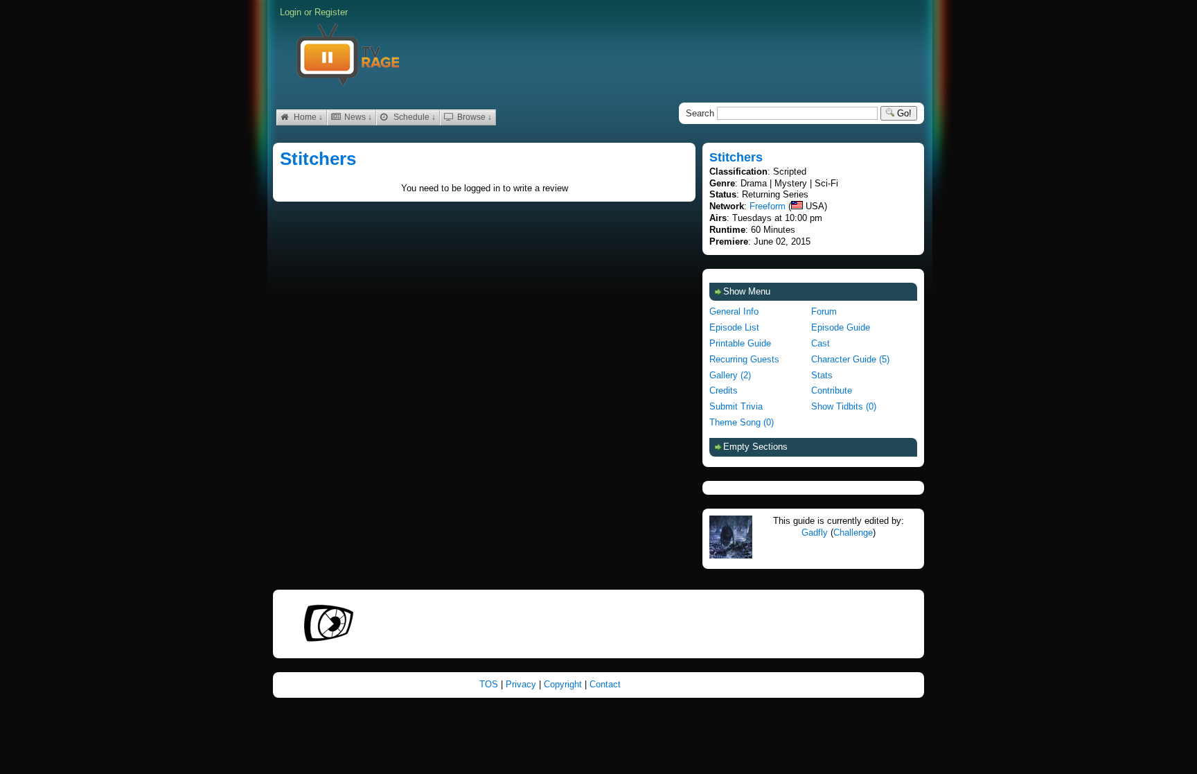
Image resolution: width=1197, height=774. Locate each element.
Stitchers (318, 158)
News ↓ (357, 117)
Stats (822, 375)
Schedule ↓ (413, 117)
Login (290, 12)
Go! (903, 113)
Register (331, 12)
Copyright (564, 684)
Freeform (768, 206)
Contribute (831, 390)
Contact (605, 684)
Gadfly (814, 532)
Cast (820, 343)
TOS (490, 684)
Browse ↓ (473, 117)
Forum (824, 311)
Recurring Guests (744, 359)
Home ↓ (307, 117)
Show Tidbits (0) (843, 406)
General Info (734, 311)
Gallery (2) (730, 375)
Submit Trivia (736, 406)
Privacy (522, 684)
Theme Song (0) (741, 422)
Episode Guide (840, 327)
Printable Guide (740, 343)
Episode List (734, 327)
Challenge (853, 532)
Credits (723, 390)
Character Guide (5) (850, 359)
